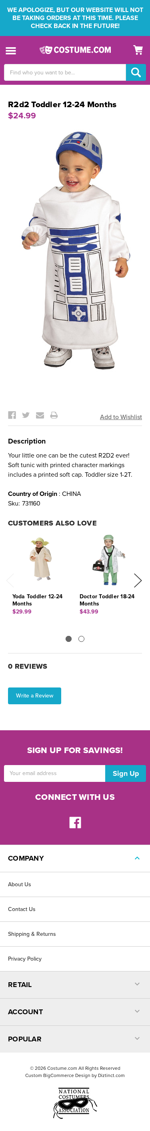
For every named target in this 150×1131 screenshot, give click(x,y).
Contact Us (22, 909)
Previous (10, 580)
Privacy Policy (25, 958)
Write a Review (34, 695)
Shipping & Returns (32, 934)
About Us (19, 884)
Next (138, 580)
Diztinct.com (111, 1075)
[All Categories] (11, 50)
